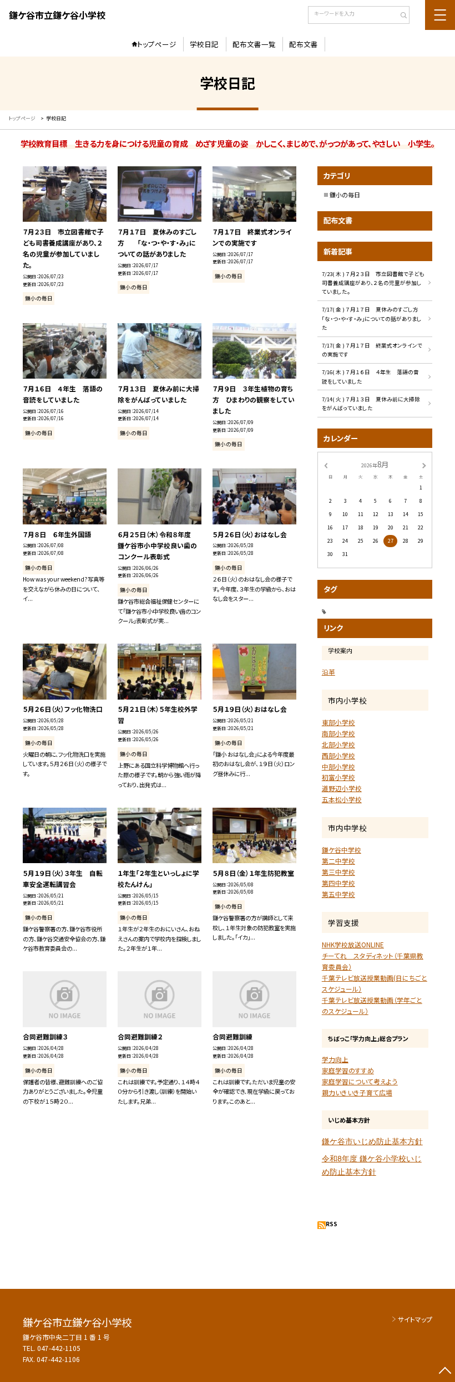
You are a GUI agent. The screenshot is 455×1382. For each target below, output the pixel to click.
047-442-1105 (58, 1348)
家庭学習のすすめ (348, 1070)
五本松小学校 (342, 799)
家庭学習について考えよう (360, 1081)
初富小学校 (338, 777)
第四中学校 (338, 883)
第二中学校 (338, 860)
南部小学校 (338, 733)
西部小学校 (338, 755)
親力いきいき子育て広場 (357, 1092)
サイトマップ (415, 1319)
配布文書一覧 (254, 44)
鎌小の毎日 (345, 194)
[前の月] (325, 464)
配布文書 (303, 44)
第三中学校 (338, 871)
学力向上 (335, 1059)
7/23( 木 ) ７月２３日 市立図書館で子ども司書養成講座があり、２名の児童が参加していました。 (373, 283)
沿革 (328, 671)
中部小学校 (338, 766)
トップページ (156, 44)
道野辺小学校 (342, 788)
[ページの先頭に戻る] (444, 1371)
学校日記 (204, 44)
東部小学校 (338, 722)
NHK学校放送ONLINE (353, 944)
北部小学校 (338, 744)
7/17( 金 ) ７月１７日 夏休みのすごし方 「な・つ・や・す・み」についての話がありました (375, 318)
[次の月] (424, 464)
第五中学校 (338, 894)
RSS (331, 1224)
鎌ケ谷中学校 (341, 849)
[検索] (400, 16)
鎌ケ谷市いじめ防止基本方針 (372, 1141)
